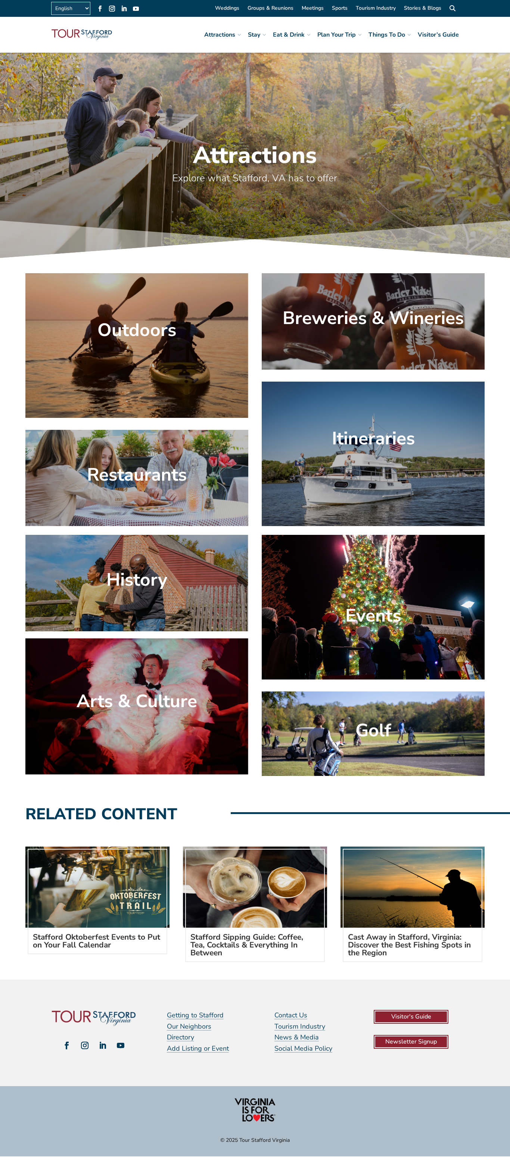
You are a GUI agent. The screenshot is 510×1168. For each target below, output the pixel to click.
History (136, 579)
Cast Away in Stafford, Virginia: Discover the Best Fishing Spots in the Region (409, 945)
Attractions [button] (219, 35)
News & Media (296, 1037)
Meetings (313, 9)
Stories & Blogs (422, 9)
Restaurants (137, 474)
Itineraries (373, 438)
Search (452, 9)
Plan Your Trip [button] (336, 35)
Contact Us (290, 1015)
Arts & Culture (137, 701)
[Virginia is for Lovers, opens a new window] (255, 1121)
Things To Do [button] (386, 35)
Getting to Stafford (195, 1015)
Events (373, 615)
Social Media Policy (303, 1048)
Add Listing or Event (198, 1048)
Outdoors (136, 330)
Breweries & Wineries (373, 318)
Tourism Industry (376, 9)
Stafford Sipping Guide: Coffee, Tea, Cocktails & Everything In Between (246, 945)
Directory (180, 1037)
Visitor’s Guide (438, 35)
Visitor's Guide (411, 1017)
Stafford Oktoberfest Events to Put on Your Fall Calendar (96, 941)
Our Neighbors (189, 1026)
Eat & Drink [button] (289, 35)
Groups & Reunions (270, 9)
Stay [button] (254, 35)
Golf (373, 730)
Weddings (227, 9)
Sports (340, 9)
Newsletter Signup (411, 1042)
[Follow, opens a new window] (100, 9)
